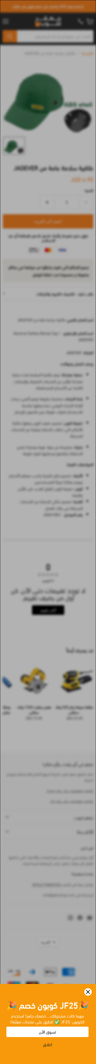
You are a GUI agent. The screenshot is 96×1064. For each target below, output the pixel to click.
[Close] (88, 992)
